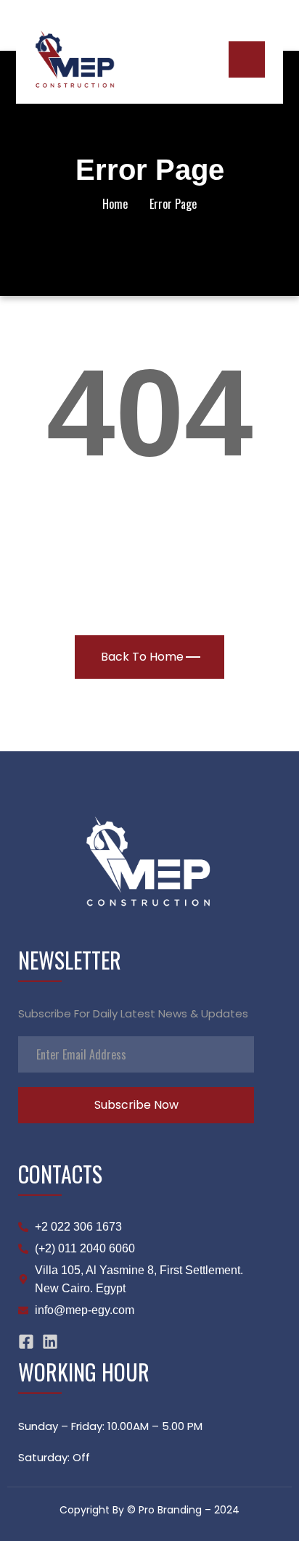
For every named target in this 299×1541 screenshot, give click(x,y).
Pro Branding (170, 1510)
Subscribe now (136, 1104)
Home (115, 203)
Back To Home (142, 656)
